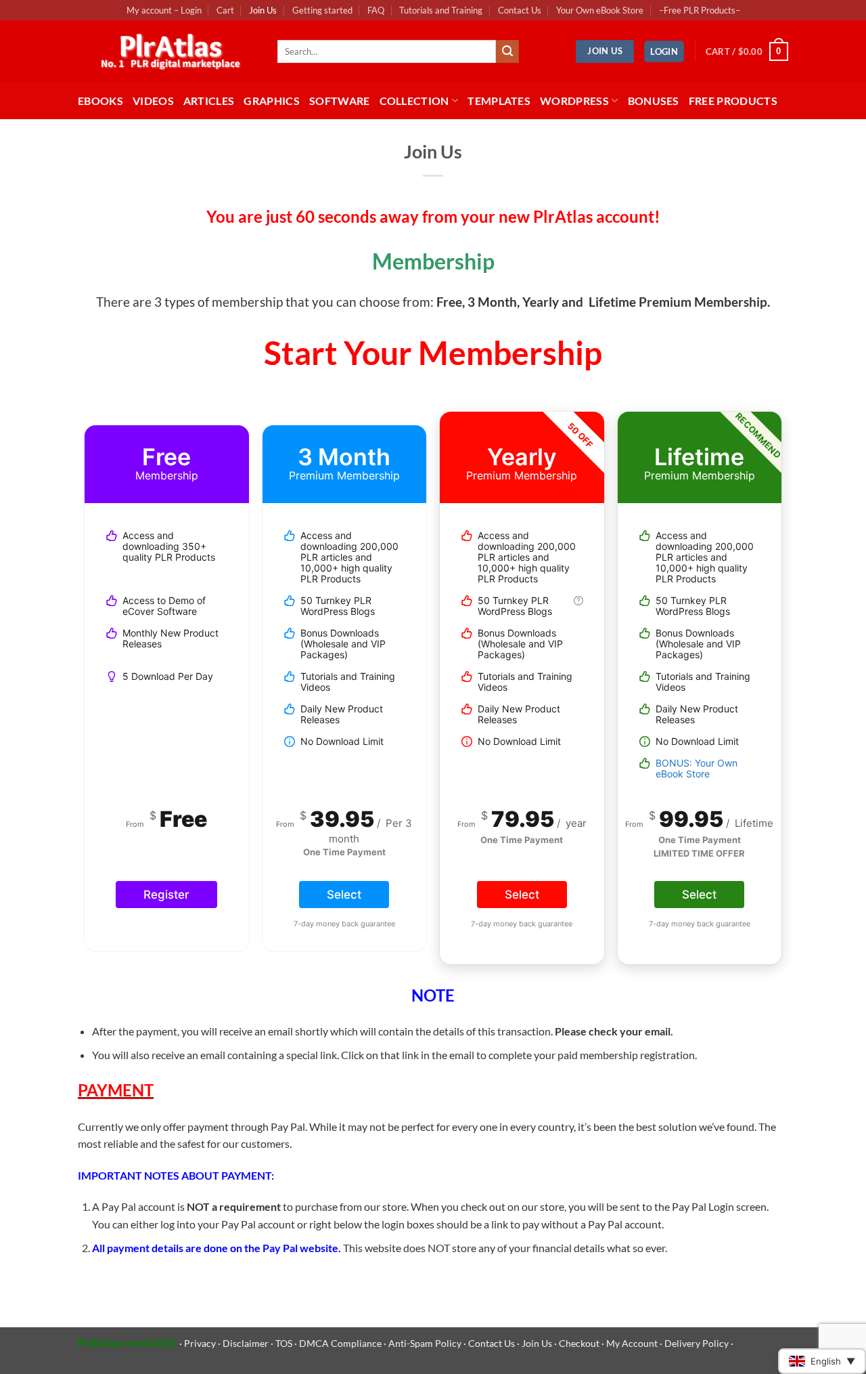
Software (339, 100)
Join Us (263, 10)
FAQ (375, 10)
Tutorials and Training (440, 10)
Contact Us (519, 10)
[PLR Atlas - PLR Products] (167, 51)
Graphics (272, 100)
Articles (209, 100)
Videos (153, 100)
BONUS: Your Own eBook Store (696, 768)
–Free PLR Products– (699, 10)
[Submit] (507, 51)
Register (166, 894)
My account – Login (164, 10)
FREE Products (733, 100)
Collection (414, 100)
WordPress (574, 100)
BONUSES (653, 100)
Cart (225, 10)
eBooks (100, 100)
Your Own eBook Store (599, 10)
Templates (499, 100)
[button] (664, 52)
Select (344, 894)
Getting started (322, 10)
